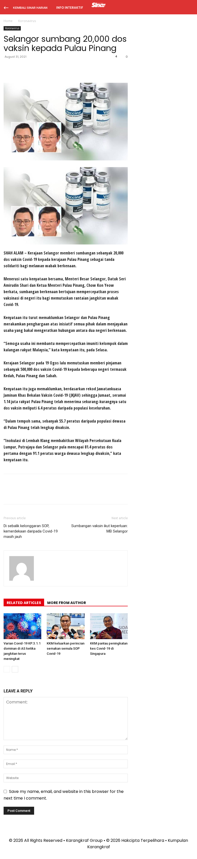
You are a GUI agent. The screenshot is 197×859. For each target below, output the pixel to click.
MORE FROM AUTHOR (66, 602)
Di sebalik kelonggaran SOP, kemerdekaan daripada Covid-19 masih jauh (31, 531)
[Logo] (99, 6)
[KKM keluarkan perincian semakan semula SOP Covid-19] (65, 626)
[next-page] (15, 669)
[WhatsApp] (44, 68)
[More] (56, 68)
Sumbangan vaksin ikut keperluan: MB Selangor (99, 529)
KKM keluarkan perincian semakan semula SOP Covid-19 (65, 648)
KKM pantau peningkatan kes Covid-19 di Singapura (108, 648)
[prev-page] (7, 669)
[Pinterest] (32, 68)
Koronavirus (12, 28)
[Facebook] (9, 68)
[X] (20, 68)
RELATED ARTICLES (24, 602)
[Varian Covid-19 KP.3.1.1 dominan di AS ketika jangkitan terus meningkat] (22, 626)
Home (8, 21)
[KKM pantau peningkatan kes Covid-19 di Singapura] (109, 626)
